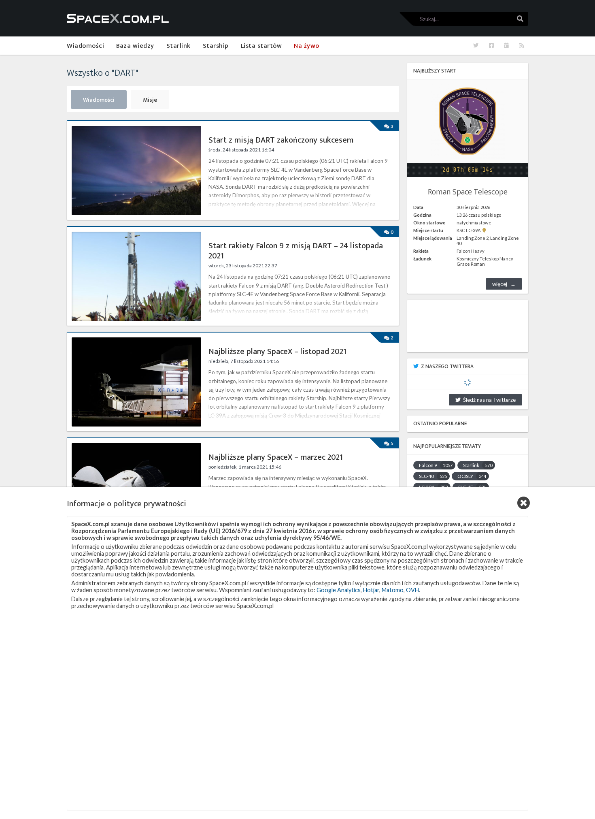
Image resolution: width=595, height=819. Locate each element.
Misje (150, 100)
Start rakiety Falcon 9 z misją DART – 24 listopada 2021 (295, 251)
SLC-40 (433, 476)
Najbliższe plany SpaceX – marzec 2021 (275, 457)
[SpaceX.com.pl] (118, 18)
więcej (499, 284)
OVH (412, 590)
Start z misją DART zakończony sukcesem (280, 140)
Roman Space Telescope (468, 192)
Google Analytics (339, 590)
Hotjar (371, 590)
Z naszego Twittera (447, 366)
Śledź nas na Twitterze (488, 400)
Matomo (393, 590)
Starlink (477, 465)
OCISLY (471, 476)
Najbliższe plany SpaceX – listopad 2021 (277, 352)
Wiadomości (99, 100)
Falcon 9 (436, 465)
